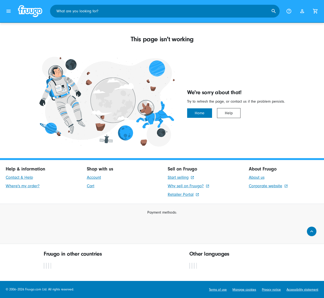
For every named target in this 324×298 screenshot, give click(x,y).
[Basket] (315, 11)
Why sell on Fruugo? (186, 185)
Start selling (178, 177)
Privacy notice (271, 290)
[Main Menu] (8, 11)
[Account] (302, 11)
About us (256, 177)
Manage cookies (244, 290)
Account (94, 177)
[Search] (273, 11)
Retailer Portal (181, 194)
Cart (90, 185)
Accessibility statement (302, 290)
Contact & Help (19, 177)
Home (199, 113)
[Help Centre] (289, 11)
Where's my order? (23, 185)
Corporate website (265, 185)
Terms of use (218, 290)
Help (229, 113)
